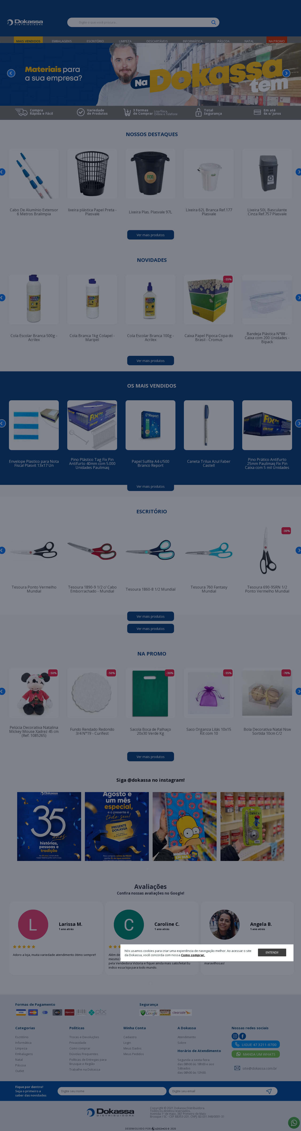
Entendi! (272, 952)
